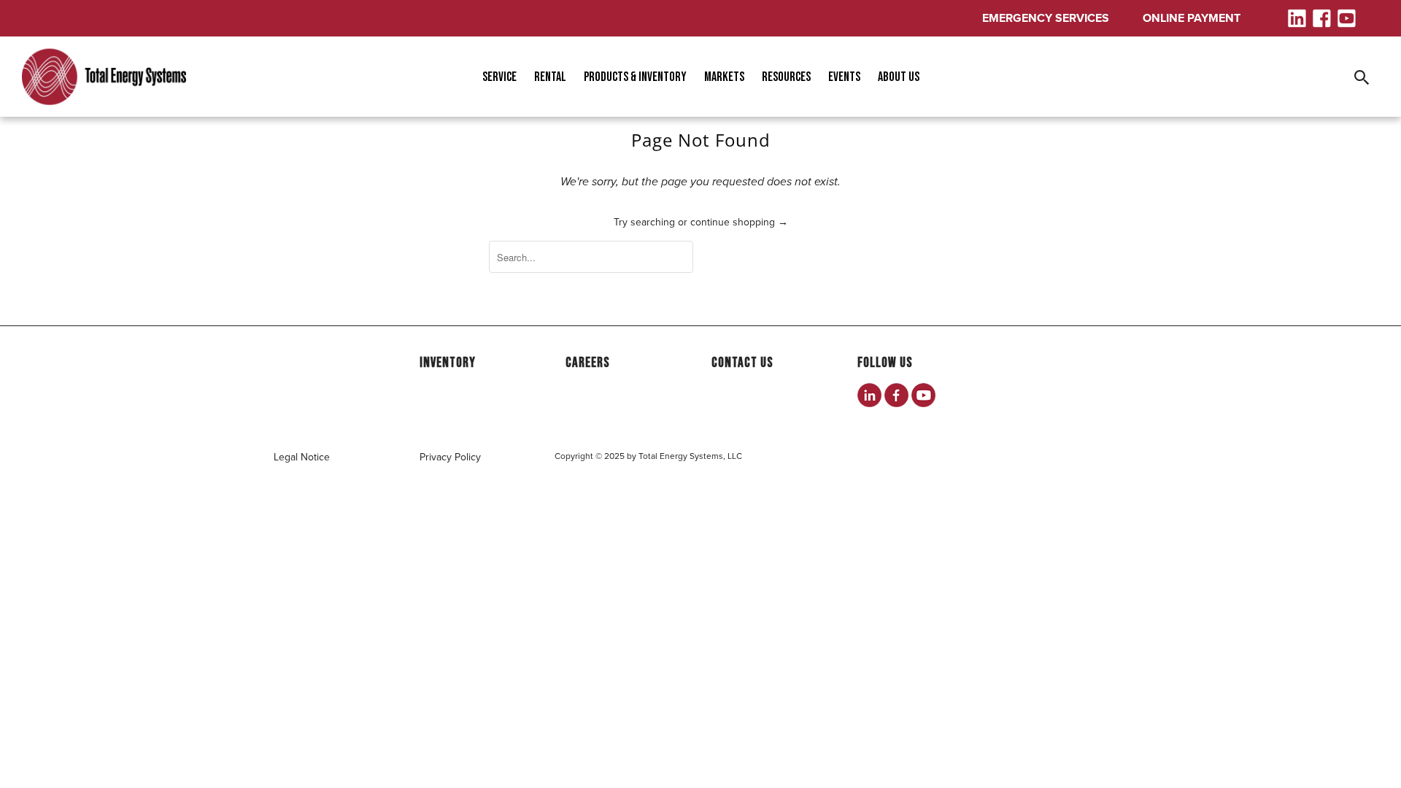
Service (499, 77)
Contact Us (742, 363)
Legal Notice (302, 457)
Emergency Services (1045, 18)
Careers (588, 363)
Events (844, 77)
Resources (786, 77)
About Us (898, 77)
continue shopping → (739, 222)
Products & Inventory (635, 77)
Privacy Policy (450, 457)
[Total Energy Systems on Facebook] (896, 395)
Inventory (448, 363)
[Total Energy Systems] (104, 77)
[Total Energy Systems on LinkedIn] (869, 395)
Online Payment (1191, 18)
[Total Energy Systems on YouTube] (923, 395)
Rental (550, 77)
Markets (724, 77)
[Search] (1363, 76)
